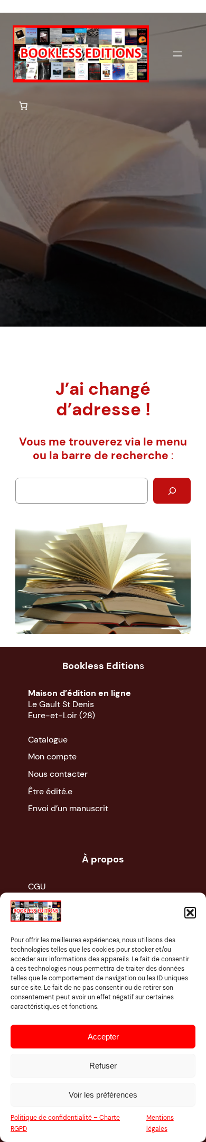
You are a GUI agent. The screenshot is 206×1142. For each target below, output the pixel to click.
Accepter (103, 1036)
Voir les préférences (103, 1094)
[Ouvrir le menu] (177, 54)
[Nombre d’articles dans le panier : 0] (23, 105)
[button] (190, 912)
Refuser (103, 1065)
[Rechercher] (172, 491)
